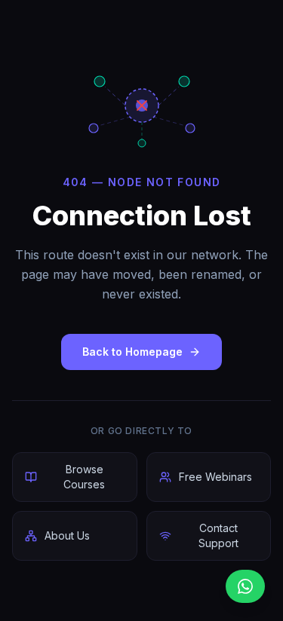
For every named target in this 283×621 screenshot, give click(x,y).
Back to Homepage (132, 351)
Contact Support (218, 535)
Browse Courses (84, 477)
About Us (67, 535)
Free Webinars (215, 476)
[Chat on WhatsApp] (245, 586)
